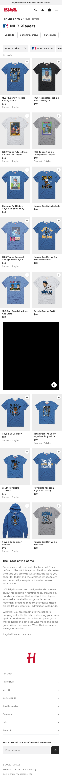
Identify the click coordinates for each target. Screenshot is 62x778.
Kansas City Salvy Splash (47, 206)
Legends (9, 35)
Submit (55, 750)
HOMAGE (16, 764)
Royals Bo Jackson (12, 434)
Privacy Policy (29, 769)
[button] (49, 10)
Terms (16, 769)
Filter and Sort (13, 48)
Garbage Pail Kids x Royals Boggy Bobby (13, 207)
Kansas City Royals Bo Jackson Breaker (45, 258)
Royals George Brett (44, 311)
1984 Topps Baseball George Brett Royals (13, 258)
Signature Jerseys (29, 35)
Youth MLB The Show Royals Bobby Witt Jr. (45, 435)
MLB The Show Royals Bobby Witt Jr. (13, 99)
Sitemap (7, 769)
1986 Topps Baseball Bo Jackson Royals (46, 99)
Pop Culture (9, 682)
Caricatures (50, 35)
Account (7, 730)
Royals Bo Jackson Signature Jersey (44, 489)
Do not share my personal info (17, 774)
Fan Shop (8, 18)
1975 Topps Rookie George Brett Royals (44, 153)
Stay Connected (11, 706)
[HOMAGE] (10, 10)
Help (5, 722)
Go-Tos (6, 690)
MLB (19, 18)
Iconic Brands (9, 698)
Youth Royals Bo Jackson (10, 489)
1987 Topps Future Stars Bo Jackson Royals (14, 153)
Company (7, 714)
